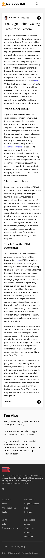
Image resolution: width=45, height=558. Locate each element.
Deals (4, 512)
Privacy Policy (20, 546)
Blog (26, 508)
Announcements (9, 508)
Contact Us (29, 528)
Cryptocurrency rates (11, 528)
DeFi (4, 524)
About (27, 524)
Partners (28, 512)
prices (17, 260)
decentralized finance (13, 147)
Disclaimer (29, 536)
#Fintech (8, 401)
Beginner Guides (31, 503)
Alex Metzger (14, 18)
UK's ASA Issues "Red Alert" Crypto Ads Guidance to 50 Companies (21, 433)
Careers (27, 532)
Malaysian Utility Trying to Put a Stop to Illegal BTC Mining (22, 423)
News (4, 503)
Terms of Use (8, 546)
